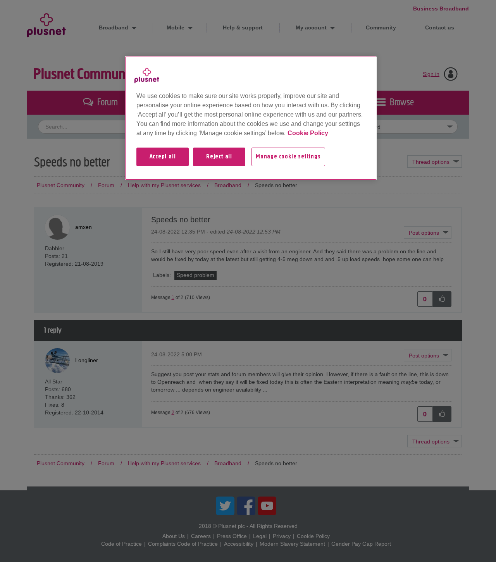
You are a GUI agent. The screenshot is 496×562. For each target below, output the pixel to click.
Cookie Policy (308, 133)
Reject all (219, 157)
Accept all (163, 157)
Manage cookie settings (288, 157)
